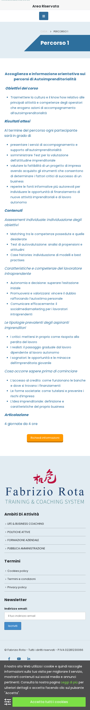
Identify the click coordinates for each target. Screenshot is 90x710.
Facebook (9, 659)
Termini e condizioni (21, 579)
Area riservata (45, 6)
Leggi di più (69, 682)
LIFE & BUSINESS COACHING (25, 524)
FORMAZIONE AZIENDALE (23, 540)
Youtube (19, 659)
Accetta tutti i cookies (49, 701)
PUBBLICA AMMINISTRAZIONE (26, 548)
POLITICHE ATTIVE (18, 532)
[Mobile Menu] (43, 16)
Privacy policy (17, 587)
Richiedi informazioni (45, 438)
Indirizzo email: (16, 608)
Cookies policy (17, 571)
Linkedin (28, 659)
